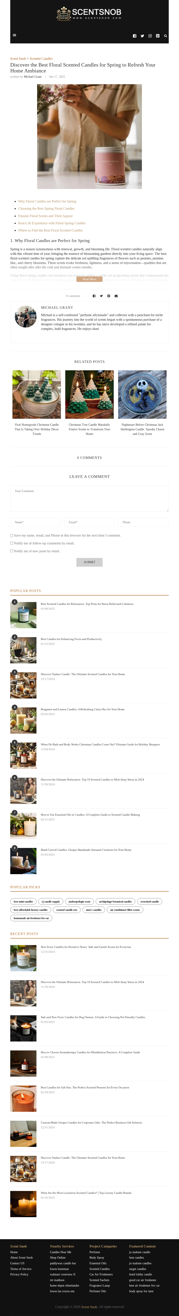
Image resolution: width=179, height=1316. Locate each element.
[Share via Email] (115, 296)
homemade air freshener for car (31, 918)
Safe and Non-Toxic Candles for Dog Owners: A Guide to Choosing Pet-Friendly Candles (93, 1017)
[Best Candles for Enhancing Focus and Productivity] (23, 650)
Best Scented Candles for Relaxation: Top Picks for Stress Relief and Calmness (87, 604)
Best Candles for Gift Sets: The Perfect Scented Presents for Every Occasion (85, 1087)
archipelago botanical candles (115, 901)
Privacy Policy (19, 1274)
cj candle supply (51, 901)
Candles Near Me (60, 1252)
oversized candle (150, 901)
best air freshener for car (144, 1285)
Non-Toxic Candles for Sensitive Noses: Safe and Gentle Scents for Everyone (86, 947)
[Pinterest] (157, 36)
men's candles (94, 909)
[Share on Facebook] (93, 296)
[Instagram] (150, 36)
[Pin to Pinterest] (108, 296)
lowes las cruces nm (62, 1291)
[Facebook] (134, 36)
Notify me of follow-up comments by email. (44, 543)
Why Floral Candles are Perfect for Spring (47, 201)
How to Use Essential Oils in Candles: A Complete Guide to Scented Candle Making (90, 814)
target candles (137, 1269)
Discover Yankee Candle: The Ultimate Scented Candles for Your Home (83, 674)
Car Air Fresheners (101, 1274)
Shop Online (57, 1257)
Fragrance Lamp (100, 1285)
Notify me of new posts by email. (37, 551)
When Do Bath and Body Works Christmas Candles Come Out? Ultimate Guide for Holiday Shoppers (100, 744)
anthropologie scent (79, 901)
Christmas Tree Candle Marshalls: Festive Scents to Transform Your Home (59, 429)
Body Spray (97, 1257)
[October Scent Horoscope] (59, 394)
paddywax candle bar (63, 1263)
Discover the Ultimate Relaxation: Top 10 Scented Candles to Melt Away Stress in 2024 (92, 779)
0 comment (73, 296)
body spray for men (141, 1291)
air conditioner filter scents (125, 909)
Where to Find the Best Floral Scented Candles (50, 230)
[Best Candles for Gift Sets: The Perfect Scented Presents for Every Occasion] (23, 1099)
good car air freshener (142, 1280)
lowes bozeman (59, 1269)
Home (14, 1252)
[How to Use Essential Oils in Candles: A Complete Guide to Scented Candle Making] (23, 826)
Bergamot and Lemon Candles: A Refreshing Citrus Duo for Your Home (83, 709)
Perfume (95, 1252)
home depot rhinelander (64, 1285)
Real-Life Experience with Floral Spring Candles (52, 223)
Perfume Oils (98, 1291)
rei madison (57, 1280)
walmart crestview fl (62, 1274)
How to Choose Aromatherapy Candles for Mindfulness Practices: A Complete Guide (90, 1052)
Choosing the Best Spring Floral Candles (46, 208)
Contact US (17, 1263)
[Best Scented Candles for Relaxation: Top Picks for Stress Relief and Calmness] (23, 615)
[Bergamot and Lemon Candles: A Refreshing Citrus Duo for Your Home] (23, 720)
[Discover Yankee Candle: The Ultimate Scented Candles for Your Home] (23, 685)
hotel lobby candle (140, 1274)
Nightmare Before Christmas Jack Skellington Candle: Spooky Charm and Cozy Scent (112, 429)
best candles (136, 1257)
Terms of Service (20, 1269)
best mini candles (23, 901)
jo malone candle (139, 1252)
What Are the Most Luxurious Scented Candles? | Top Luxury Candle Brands (86, 1192)
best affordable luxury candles (31, 909)
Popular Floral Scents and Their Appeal (45, 216)
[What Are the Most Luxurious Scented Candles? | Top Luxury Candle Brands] (23, 1204)
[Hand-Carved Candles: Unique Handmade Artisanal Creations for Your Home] (23, 861)
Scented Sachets (99, 1280)
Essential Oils (98, 1263)
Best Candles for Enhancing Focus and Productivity (71, 639)
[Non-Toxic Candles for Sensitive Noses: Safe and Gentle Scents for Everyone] (23, 958)
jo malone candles (140, 1263)
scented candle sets (66, 909)
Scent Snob (18, 58)
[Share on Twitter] (101, 296)
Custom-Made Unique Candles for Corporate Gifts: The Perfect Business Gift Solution (91, 1122)
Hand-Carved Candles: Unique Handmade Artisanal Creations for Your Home (86, 849)
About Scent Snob (21, 1257)
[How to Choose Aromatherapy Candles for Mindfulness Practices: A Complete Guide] (23, 1063)
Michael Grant (32, 76)
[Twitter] (142, 36)
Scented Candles (41, 58)
